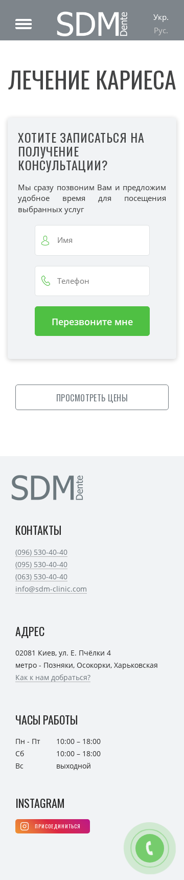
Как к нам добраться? (52, 677)
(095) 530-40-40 (41, 564)
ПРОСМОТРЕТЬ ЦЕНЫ (92, 398)
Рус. (161, 30)
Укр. (161, 17)
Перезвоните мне (92, 321)
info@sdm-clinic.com (51, 589)
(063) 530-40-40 (41, 576)
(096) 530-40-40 (41, 552)
